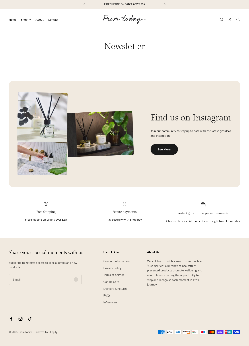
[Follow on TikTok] (29, 318)
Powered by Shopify (46, 332)
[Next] (165, 4)
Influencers (110, 302)
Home (13, 19)
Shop (24, 19)
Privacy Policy (112, 268)
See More (164, 149)
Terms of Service (113, 274)
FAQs (106, 295)
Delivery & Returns (115, 288)
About (40, 19)
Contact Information (116, 261)
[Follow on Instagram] (20, 318)
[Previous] (84, 4)
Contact (53, 19)
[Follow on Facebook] (11, 318)
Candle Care (111, 281)
